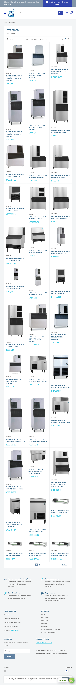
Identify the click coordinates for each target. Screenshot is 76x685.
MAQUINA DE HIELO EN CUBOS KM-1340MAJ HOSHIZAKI (37, 176)
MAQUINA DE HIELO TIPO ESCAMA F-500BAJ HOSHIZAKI (60, 421)
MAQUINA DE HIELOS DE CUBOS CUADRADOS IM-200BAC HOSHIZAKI (35, 471)
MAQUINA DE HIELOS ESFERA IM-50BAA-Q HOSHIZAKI (37, 530)
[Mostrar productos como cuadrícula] (65, 39)
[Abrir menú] (5, 13)
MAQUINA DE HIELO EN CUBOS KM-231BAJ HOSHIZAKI (15, 259)
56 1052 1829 (15, 630)
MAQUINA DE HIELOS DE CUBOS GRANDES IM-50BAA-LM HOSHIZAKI (14, 525)
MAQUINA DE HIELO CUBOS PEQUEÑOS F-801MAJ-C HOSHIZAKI (36, 128)
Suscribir (9, 656)
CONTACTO (44, 627)
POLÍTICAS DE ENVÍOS (48, 633)
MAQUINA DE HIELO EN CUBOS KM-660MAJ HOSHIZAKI (37, 294)
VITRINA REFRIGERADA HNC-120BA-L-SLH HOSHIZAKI (60, 511)
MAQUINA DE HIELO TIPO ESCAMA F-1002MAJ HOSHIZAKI (36, 339)
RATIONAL (44, 624)
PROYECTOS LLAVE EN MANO (50, 630)
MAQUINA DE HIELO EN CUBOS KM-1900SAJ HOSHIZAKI (37, 218)
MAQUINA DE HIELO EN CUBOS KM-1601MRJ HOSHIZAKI (60, 176)
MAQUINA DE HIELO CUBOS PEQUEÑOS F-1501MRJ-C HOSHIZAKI (36, 75)
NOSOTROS (44, 617)
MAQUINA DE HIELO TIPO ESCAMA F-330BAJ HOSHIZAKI (60, 386)
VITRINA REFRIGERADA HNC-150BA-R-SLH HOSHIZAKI (60, 554)
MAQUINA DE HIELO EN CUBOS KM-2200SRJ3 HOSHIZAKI (60, 217)
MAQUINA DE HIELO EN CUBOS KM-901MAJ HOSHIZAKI (15, 346)
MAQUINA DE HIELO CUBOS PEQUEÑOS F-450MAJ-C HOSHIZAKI (14, 134)
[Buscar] (60, 13)
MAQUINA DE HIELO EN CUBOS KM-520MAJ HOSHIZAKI (15, 287)
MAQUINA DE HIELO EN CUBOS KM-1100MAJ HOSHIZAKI (60, 131)
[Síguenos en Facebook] (5, 671)
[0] (71, 13)
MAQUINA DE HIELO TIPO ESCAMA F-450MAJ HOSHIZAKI (15, 440)
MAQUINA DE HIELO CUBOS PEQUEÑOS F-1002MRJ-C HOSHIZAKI (14, 78)
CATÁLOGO (44, 621)
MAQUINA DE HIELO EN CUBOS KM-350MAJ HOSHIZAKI (60, 252)
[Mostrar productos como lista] (68, 39)
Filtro (11, 39)
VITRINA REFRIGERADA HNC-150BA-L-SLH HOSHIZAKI (37, 554)
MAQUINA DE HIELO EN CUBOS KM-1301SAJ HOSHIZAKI (15, 175)
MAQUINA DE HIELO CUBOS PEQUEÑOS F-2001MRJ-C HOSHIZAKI (59, 72)
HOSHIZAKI (8, 73)
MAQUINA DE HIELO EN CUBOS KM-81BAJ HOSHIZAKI (60, 292)
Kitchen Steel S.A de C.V (44, 643)
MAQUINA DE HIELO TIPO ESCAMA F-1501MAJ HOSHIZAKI (58, 337)
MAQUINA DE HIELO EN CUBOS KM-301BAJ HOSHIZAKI (37, 251)
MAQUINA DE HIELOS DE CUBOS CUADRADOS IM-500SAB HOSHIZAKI (58, 485)
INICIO (43, 615)
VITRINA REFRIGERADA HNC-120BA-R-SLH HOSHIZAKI (14, 554)
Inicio (5, 22)
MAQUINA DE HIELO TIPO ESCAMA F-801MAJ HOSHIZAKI (15, 488)
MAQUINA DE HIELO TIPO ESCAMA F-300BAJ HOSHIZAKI (37, 380)
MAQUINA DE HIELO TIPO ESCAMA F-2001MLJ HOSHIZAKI (13, 381)
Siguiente (64, 565)
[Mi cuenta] (67, 13)
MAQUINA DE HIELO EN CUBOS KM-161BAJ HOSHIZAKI (15, 210)
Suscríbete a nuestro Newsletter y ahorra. (59, 3)
